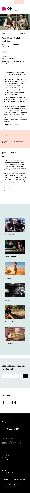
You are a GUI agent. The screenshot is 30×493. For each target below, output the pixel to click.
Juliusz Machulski (9, 47)
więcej (14, 351)
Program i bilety (6, 33)
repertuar (19, 2)
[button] (27, 22)
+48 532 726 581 (12, 429)
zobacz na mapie (6, 472)
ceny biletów (5, 455)
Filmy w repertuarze (20, 33)
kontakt (4, 457)
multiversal (21, 486)
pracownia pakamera (11, 486)
